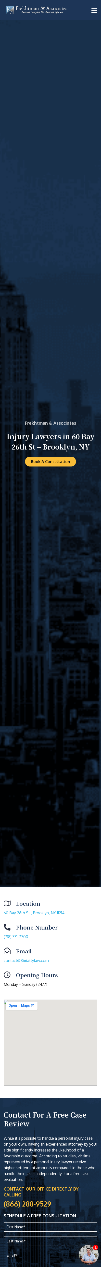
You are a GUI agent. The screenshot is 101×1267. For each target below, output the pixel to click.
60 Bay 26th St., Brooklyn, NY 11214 (34, 912)
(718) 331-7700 (16, 936)
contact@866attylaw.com (26, 960)
